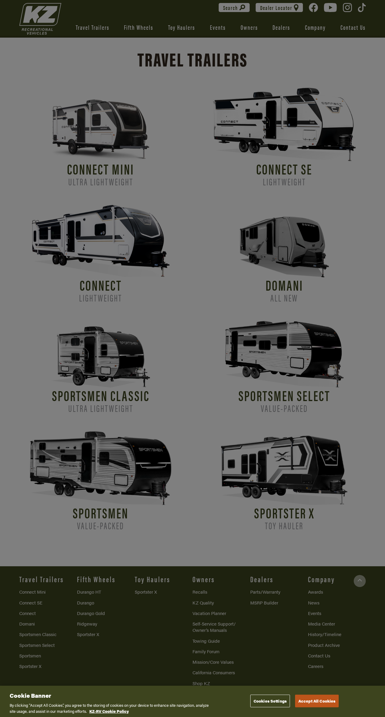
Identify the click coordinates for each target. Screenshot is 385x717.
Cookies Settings (270, 701)
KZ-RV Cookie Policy (109, 711)
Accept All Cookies (316, 701)
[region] (192, 701)
